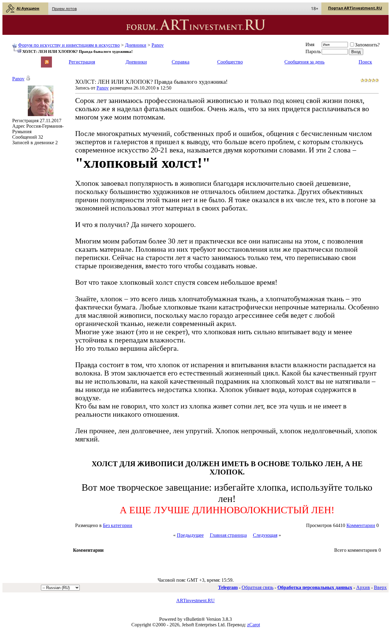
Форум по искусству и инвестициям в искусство (69, 45)
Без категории (117, 525)
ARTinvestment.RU (195, 600)
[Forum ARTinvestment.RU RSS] (47, 62)
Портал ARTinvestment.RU (355, 8)
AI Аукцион (27, 8)
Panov (158, 45)
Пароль (313, 51)
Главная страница (228, 535)
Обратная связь (257, 587)
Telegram (228, 587)
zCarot (253, 624)
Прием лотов (64, 8)
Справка (180, 61)
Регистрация (82, 61)
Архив (363, 587)
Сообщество (230, 61)
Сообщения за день (304, 61)
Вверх (380, 587)
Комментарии (360, 525)
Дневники (135, 45)
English (19, 59)
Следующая (265, 535)
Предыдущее (190, 535)
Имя (309, 44)
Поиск (365, 61)
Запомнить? (367, 44)
